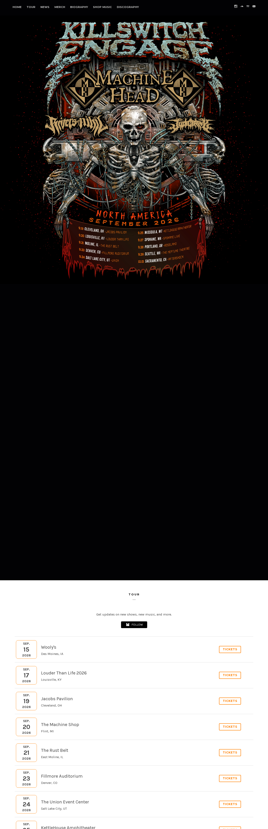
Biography (79, 7)
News (44, 7)
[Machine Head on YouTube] (254, 6)
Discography (128, 7)
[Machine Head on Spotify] (247, 6)
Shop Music (102, 7)
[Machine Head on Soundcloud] (241, 6)
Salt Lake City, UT (54, 809)
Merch (59, 7)
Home (17, 7)
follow (137, 624)
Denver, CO (49, 783)
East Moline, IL (52, 757)
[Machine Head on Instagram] (235, 6)
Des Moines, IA (52, 654)
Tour (31, 7)
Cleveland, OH (51, 705)
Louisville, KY (51, 680)
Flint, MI (47, 731)
